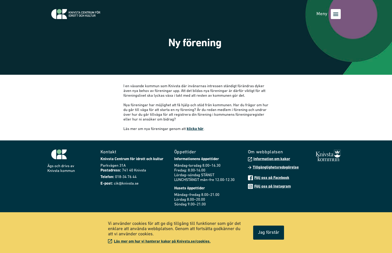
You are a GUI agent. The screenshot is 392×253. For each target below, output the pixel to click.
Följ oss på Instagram (272, 186)
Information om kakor (271, 159)
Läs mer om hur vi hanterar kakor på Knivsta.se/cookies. (162, 241)
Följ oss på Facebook (271, 178)
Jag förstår (268, 232)
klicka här (195, 129)
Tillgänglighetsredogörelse (276, 167)
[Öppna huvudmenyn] (336, 14)
